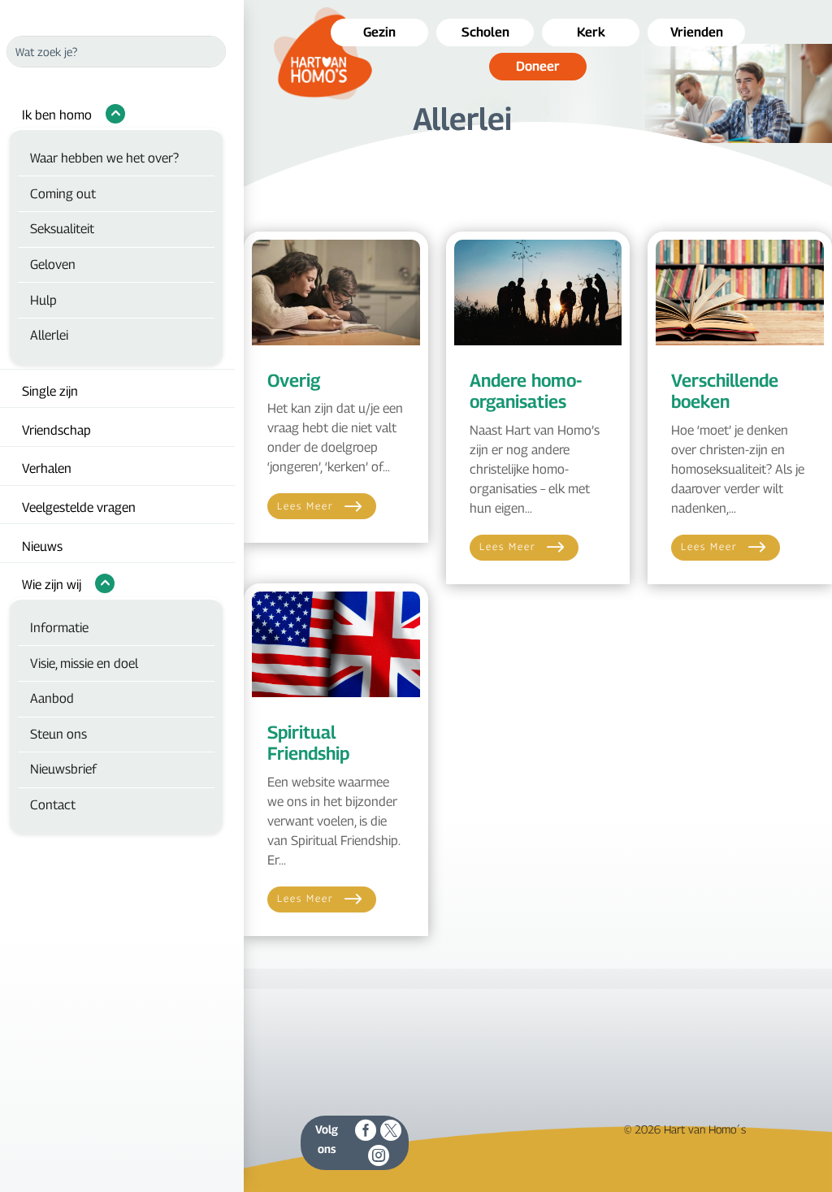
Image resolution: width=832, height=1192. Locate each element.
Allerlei (49, 335)
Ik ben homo (57, 115)
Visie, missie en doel (84, 663)
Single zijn (50, 391)
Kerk (591, 32)
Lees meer (305, 506)
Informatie (59, 627)
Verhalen (47, 468)
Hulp (43, 300)
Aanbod (52, 698)
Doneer (538, 66)
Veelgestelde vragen (79, 507)
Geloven (53, 264)
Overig (293, 380)
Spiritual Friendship (308, 743)
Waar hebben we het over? (104, 158)
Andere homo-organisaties (526, 391)
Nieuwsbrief (63, 769)
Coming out (63, 194)
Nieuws (42, 546)
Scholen (485, 32)
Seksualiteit (62, 228)
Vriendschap (56, 430)
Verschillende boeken (724, 391)
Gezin (379, 32)
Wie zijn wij (51, 584)
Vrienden (696, 32)
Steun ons (58, 734)
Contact (53, 805)
